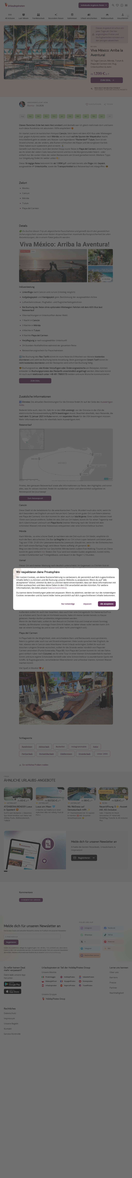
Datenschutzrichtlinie (57, 588)
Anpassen (87, 604)
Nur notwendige (68, 604)
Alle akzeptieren (106, 604)
